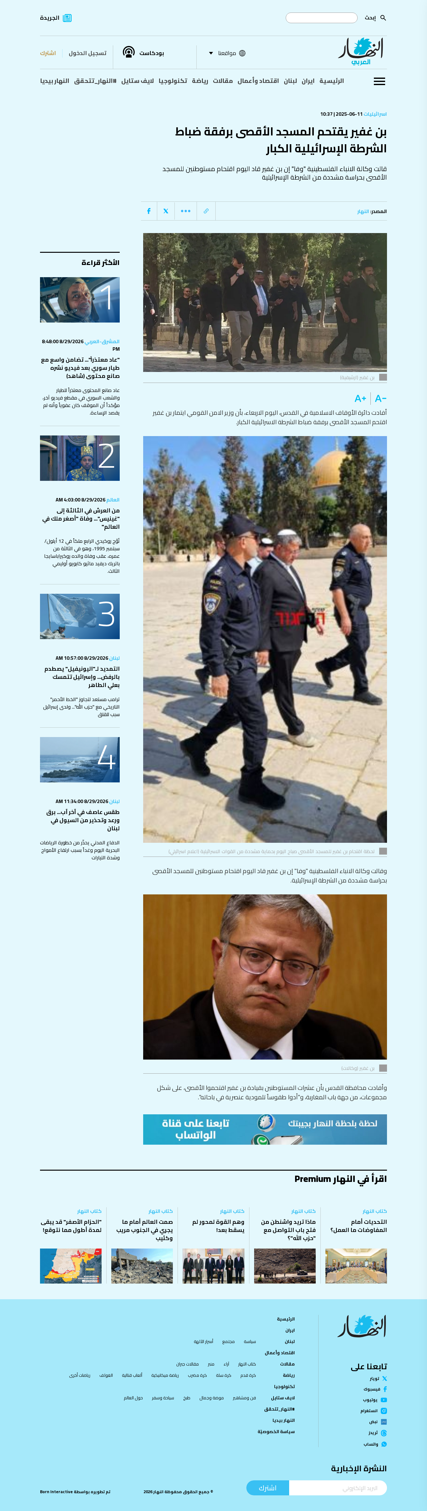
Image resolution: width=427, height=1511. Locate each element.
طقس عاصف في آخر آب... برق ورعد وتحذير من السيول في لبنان (83, 820)
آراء (226, 1364)
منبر (211, 1364)
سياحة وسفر (163, 1398)
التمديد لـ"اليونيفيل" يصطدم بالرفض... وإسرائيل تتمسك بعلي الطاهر (82, 677)
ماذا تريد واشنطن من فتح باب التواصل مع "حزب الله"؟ (288, 1230)
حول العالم (133, 1398)
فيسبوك (372, 1389)
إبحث (370, 17)
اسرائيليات (375, 114)
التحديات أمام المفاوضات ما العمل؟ (358, 1226)
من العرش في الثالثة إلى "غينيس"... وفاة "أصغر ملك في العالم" (81, 518)
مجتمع (228, 1341)
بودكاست (151, 53)
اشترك (48, 53)
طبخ (186, 1398)
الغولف (106, 1375)
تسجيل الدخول (87, 53)
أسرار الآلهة (203, 1341)
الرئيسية (331, 80)
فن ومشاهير (244, 1398)
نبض (373, 1422)
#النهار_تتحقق (95, 80)
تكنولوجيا (172, 80)
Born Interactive (56, 1492)
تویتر (374, 1378)
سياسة (250, 1341)
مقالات (223, 80)
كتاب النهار (375, 1211)
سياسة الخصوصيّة (276, 1431)
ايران (308, 80)
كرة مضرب (197, 1375)
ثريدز (373, 1433)
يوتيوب (370, 1400)
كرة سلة (223, 1375)
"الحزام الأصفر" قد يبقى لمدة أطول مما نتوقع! (71, 1226)
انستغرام (369, 1411)
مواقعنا (227, 53)
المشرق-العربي (101, 341)
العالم (112, 499)
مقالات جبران (187, 1364)
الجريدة (49, 18)
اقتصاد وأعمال (258, 80)
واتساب (371, 1444)
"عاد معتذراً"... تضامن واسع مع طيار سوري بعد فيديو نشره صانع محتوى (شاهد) (80, 367)
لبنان (290, 80)
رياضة (200, 80)
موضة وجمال (211, 1398)
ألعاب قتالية (132, 1375)
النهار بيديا (54, 80)
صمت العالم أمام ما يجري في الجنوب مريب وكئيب (144, 1230)
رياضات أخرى (79, 1375)
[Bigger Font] (360, 398)
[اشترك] (265, 1129)
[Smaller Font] (378, 398)
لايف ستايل (137, 80)
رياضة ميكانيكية (165, 1375)
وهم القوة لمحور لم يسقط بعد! (218, 1226)
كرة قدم (248, 1375)
